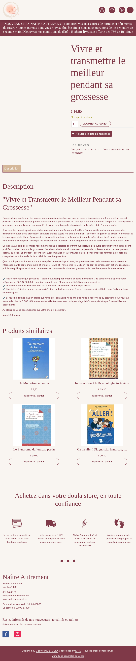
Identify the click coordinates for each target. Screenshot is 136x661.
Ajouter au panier (95, 123)
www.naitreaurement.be (14, 599)
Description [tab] (11, 168)
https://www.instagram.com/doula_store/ (17, 634)
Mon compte (102, 10)
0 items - (122, 10)
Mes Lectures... (92, 149)
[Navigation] (130, 10)
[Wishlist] (112, 10)
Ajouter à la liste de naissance (93, 133)
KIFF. (78, 650)
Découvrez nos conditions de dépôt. (46, 31)
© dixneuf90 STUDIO (47, 650)
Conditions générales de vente (68, 656)
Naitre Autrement (10, 10)
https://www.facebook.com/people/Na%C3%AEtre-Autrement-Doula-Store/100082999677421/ (5, 634)
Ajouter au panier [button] (34, 395)
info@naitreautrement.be (87, 282)
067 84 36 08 (9, 592)
